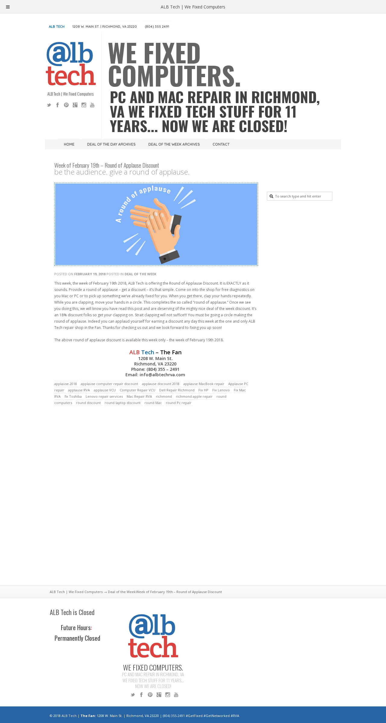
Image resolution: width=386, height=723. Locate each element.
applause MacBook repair (203, 383)
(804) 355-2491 (174, 715)
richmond (164, 396)
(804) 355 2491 (157, 26)
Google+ (75, 105)
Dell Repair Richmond (177, 390)
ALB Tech (57, 26)
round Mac (153, 402)
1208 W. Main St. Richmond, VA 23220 (155, 361)
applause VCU (105, 390)
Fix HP (203, 390)
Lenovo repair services (104, 396)
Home (69, 144)
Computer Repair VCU (137, 390)
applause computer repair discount (109, 383)
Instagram (83, 105)
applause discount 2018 (160, 383)
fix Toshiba (73, 396)
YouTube (92, 105)
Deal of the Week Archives (174, 144)
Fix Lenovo (221, 390)
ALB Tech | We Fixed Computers (76, 591)
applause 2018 (65, 383)
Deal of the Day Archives (111, 144)
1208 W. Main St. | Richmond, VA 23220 (104, 26)
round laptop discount (123, 402)
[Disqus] (155, 499)
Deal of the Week (140, 274)
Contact (221, 144)
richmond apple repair (194, 396)
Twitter (48, 105)
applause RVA (79, 390)
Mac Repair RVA (139, 396)
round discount (88, 402)
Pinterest (66, 105)
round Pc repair (178, 402)
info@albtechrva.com (162, 374)
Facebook (57, 105)
